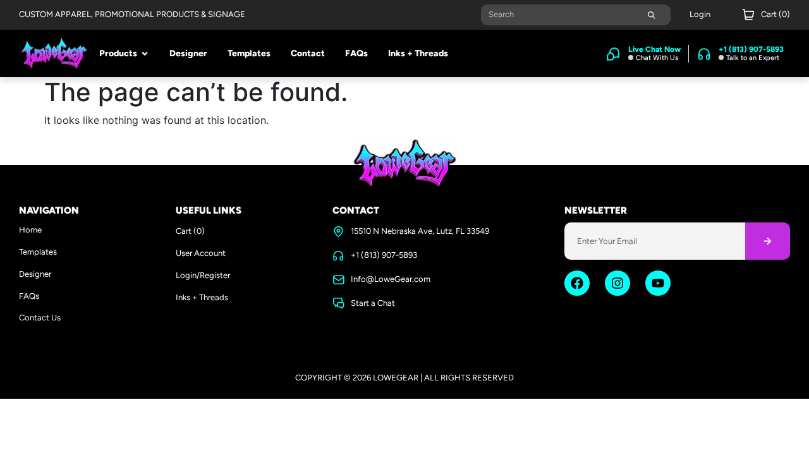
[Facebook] (577, 283)
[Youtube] (658, 283)
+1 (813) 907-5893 (384, 255)
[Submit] (652, 14)
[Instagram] (617, 283)
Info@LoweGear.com (390, 279)
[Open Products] (144, 53)
